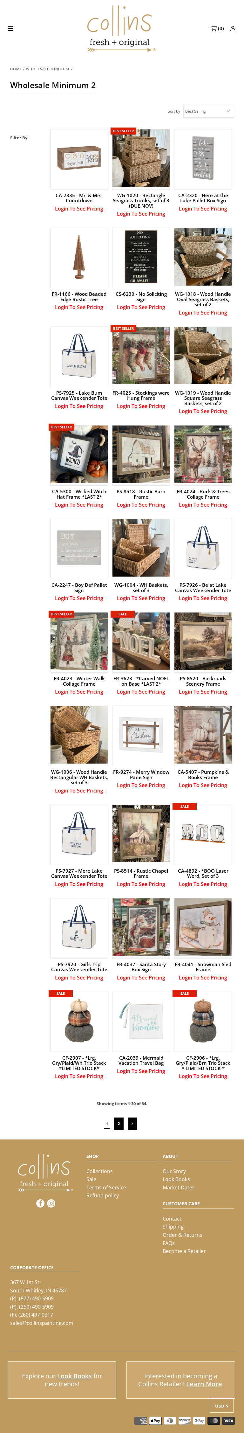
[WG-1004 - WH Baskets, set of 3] (141, 548)
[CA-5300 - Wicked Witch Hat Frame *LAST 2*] (79, 454)
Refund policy (102, 1195)
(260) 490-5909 (36, 1306)
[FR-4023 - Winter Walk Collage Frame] (79, 641)
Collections (99, 1171)
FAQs (169, 1243)
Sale (91, 1179)
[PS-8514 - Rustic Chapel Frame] (141, 833)
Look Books (176, 1179)
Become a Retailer (184, 1251)
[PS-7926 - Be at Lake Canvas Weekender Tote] (203, 548)
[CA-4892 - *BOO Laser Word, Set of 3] (203, 833)
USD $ (221, 1406)
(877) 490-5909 (36, 1298)
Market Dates (179, 1187)
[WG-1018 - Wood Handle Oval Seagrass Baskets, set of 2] (203, 257)
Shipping (173, 1226)
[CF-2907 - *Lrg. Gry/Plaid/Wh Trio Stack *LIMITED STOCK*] (79, 1020)
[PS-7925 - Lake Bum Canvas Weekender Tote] (79, 355)
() (221, 28)
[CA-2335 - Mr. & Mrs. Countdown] (79, 158)
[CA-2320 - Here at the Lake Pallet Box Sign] (203, 158)
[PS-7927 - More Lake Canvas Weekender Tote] (79, 833)
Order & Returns (182, 1234)
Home (16, 68)
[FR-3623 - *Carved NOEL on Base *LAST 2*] (141, 641)
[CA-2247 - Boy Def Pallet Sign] (79, 548)
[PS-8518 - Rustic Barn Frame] (141, 454)
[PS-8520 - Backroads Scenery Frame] (203, 641)
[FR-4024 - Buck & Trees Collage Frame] (203, 454)
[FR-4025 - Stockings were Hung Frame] (141, 355)
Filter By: (19, 138)
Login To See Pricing (79, 208)
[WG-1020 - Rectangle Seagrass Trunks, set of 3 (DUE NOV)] (141, 158)
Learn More (204, 1384)
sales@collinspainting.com (41, 1322)
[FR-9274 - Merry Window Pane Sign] (141, 735)
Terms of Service (106, 1187)
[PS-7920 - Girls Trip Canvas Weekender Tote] (79, 927)
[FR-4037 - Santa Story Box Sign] (141, 927)
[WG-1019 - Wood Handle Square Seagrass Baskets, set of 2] (203, 355)
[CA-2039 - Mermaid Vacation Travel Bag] (141, 1020)
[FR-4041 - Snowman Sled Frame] (203, 927)
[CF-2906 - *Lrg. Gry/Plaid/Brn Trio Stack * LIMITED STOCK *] (203, 1020)
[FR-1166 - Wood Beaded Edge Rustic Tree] (79, 257)
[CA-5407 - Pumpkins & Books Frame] (203, 735)
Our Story (174, 1171)
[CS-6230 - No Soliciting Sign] (141, 257)
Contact (172, 1218)
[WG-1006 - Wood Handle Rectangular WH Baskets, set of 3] (79, 735)
